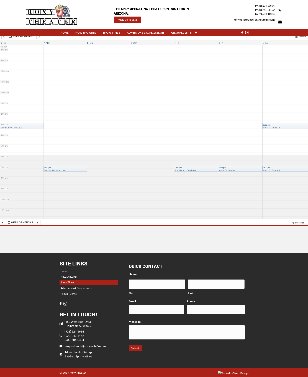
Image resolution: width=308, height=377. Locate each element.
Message (135, 321)
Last (190, 293)
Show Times (67, 282)
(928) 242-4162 (265, 9)
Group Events (68, 293)
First (132, 293)
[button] (127, 20)
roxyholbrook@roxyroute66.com (254, 19)
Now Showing (68, 276)
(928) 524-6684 (265, 5)
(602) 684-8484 (265, 13)
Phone (191, 301)
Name (133, 274)
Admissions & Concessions (76, 288)
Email (132, 301)
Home (63, 271)
